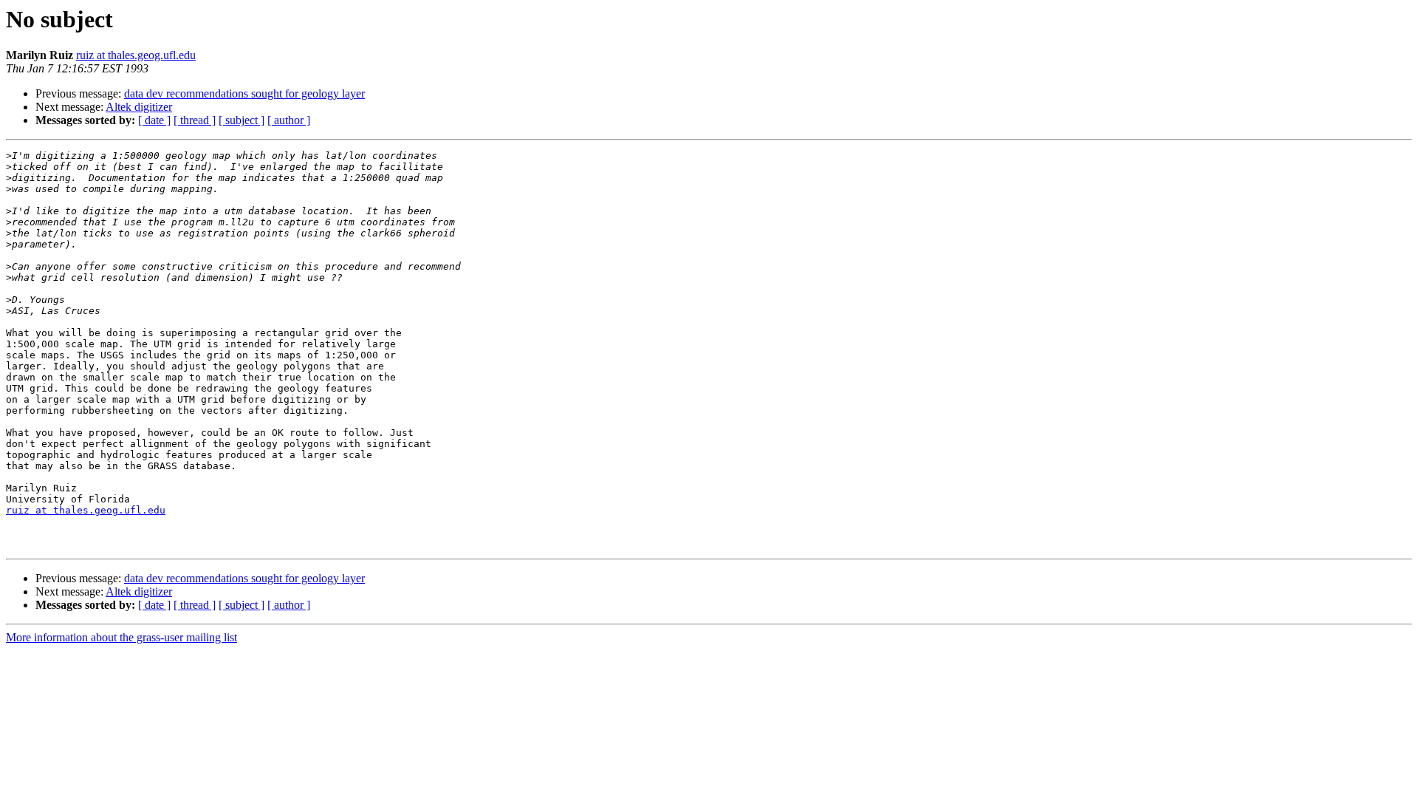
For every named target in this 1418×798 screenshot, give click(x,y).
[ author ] (288, 120)
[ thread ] (195, 120)
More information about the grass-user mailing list (121, 637)
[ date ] (154, 120)
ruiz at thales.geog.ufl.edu (136, 55)
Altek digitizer (139, 106)
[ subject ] (241, 120)
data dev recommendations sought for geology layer (244, 93)
